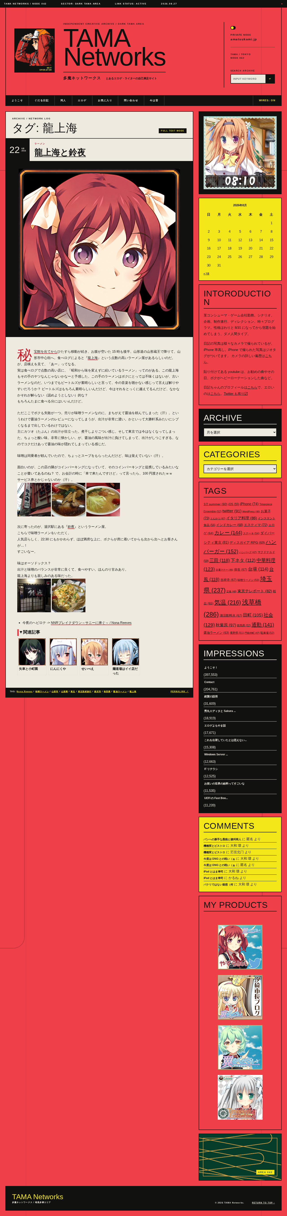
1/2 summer (215, 504)
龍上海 (93, 358)
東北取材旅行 (84, 691)
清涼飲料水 (231, 615)
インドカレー (229, 525)
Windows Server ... (216, 754)
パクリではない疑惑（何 (218, 884)
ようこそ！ (211, 667)
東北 (73, 691)
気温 (227, 602)
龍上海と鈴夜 (60, 152)
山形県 (64, 691)
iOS (233, 504)
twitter (231, 511)
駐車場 (267, 632)
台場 (258, 569)
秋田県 (107, 691)
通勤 (263, 624)
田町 (253, 615)
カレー (228, 532)
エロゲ (82, 100)
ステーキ (251, 533)
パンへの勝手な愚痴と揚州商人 (222, 839)
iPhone (249, 504)
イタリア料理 (241, 518)
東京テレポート (254, 591)
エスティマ (255, 525)
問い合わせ (131, 100)
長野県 (237, 632)
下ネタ (243, 560)
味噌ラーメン (42, 691)
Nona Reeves (25, 691)
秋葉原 (226, 625)
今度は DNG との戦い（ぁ (219, 858)
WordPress (251, 511)
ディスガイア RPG (247, 542)
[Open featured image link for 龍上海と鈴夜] (99, 249)
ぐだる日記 (42, 100)
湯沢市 (97, 691)
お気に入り (105, 100)
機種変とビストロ (214, 845)
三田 (219, 560)
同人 (63, 100)
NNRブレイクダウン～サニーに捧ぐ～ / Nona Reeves (91, 623)
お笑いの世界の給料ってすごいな (224, 783)
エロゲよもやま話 (215, 725)
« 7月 (206, 273)
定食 (231, 591)
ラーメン (40, 143)
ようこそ (17, 100)
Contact (209, 682)
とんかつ (217, 518)
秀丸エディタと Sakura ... (220, 711)
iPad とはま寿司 (213, 871)
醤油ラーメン (120, 691)
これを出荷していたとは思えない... (225, 740)
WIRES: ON (267, 100)
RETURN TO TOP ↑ (263, 1203)
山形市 (55, 691)
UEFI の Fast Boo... (216, 798)
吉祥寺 (228, 580)
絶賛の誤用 (211, 696)
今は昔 (154, 100)
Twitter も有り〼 (236, 393)
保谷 (240, 569)
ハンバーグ (248, 552)
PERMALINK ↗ (180, 691)
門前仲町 (252, 633)
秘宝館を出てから (45, 351)
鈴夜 (71, 527)
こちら (252, 387)
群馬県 (244, 625)
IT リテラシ (211, 769)
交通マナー (224, 569)
